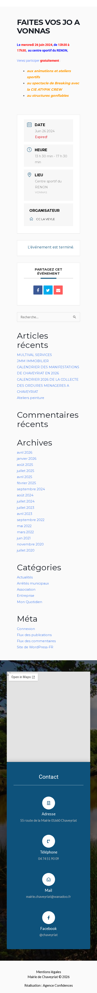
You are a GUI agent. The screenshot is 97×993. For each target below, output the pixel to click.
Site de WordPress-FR (35, 647)
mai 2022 (24, 526)
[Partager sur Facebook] (37, 290)
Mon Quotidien (29, 602)
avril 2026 (24, 453)
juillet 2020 (26, 550)
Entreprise (25, 596)
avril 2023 (24, 514)
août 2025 (25, 465)
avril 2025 (24, 477)
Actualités (25, 577)
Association (26, 589)
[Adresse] (48, 803)
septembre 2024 (31, 489)
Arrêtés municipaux (33, 583)
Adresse (48, 814)
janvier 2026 (26, 459)
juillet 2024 (26, 501)
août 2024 (25, 495)
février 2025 (26, 483)
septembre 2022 (30, 520)
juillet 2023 (25, 508)
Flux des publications (34, 635)
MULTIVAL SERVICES (34, 355)
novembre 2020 (30, 544)
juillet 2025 (25, 471)
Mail (48, 890)
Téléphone (48, 852)
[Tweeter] (48, 290)
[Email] (58, 290)
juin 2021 (24, 538)
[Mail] (48, 879)
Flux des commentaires (36, 641)
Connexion (26, 629)
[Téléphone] (48, 841)
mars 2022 (25, 532)
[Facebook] (48, 917)
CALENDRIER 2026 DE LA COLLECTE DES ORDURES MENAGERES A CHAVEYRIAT (48, 385)
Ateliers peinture (30, 398)
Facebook (48, 928)
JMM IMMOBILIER (33, 361)
